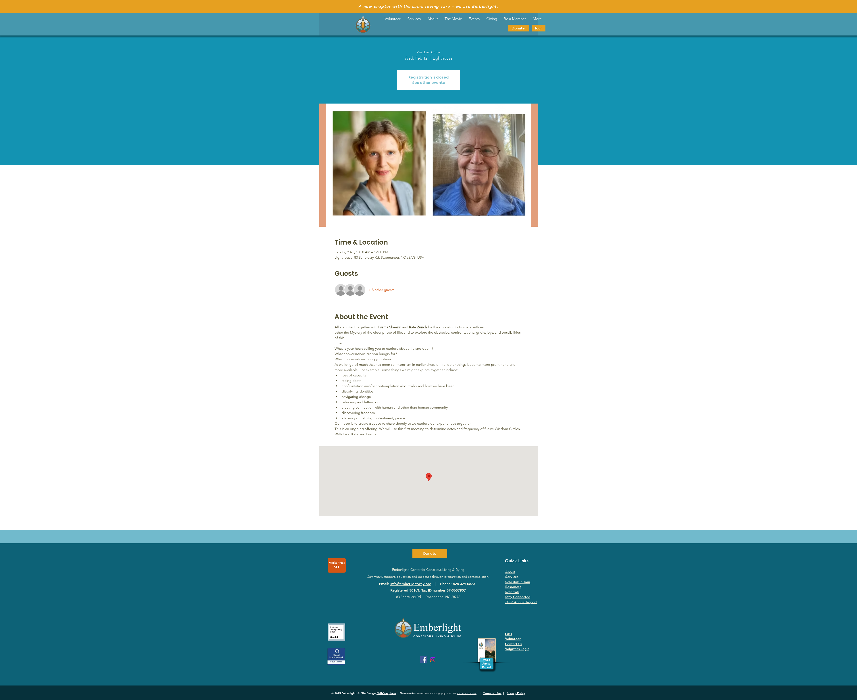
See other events (428, 82)
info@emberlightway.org (410, 584)
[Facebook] (423, 659)
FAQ (508, 634)
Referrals (512, 592)
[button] (474, 18)
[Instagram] (432, 659)
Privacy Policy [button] (516, 693)
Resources (513, 587)
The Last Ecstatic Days (466, 693)
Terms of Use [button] (492, 693)
